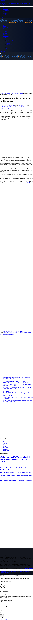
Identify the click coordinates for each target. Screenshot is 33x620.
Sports (4, 34)
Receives (20, 331)
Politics (5, 33)
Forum (5, 13)
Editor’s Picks (9, 40)
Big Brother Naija (4, 331)
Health (8, 41)
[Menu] (0, 53)
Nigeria (5, 31)
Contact (5, 14)
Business (5, 27)
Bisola (11, 331)
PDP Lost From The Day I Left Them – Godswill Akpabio (15, 472)
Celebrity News (3, 105)
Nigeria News (3, 464)
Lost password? (4, 619)
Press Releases (10, 44)
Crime (4, 30)
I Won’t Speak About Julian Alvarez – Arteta (14, 385)
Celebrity (5, 28)
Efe (14, 331)
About (4, 7)
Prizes (16, 331)
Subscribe (2, 51)
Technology (6, 36)
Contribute (6, 10)
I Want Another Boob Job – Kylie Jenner (13, 395)
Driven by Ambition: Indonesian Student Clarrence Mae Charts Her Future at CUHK (17, 387)
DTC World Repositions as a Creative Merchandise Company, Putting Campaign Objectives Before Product (17, 383)
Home (4, 26)
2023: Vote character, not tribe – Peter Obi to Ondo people (16, 480)
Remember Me (5, 617)
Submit (17, 575)
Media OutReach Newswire (13, 46)
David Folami (11, 105)
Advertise (5, 9)
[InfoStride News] (16, 23)
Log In (2, 616)
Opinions (8, 43)
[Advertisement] (16, 76)
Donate (5, 12)
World (8, 47)
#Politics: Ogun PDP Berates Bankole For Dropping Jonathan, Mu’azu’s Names (15, 459)
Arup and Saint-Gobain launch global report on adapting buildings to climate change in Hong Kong (17, 380)
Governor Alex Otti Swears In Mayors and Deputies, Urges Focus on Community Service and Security (16, 476)
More (4, 37)
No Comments (22, 105)
